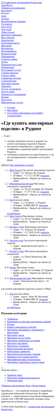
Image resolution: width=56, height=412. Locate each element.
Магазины (12, 110)
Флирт (13, 267)
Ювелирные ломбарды (18, 351)
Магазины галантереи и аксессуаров (25, 362)
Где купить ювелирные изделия (23, 113)
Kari (12, 200)
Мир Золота (16, 170)
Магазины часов (15, 335)
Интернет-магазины (17, 343)
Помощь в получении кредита (22, 357)
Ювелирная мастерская (21, 183)
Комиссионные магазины (20, 348)
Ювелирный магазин (20, 278)
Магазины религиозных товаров (23, 354)
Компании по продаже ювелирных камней (29, 321)
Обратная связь (15, 380)
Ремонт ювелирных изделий (21, 327)
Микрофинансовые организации (24, 359)
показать (44, 175)
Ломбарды (12, 319)
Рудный (11, 107)
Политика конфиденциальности (23, 378)
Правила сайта (14, 375)
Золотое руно (16, 240)
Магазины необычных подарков (23, 340)
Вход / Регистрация (35, 385)
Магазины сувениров (18, 346)
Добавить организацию (13, 385)
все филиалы (13, 213)
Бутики (11, 324)
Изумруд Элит (17, 227)
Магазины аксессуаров (18, 338)
